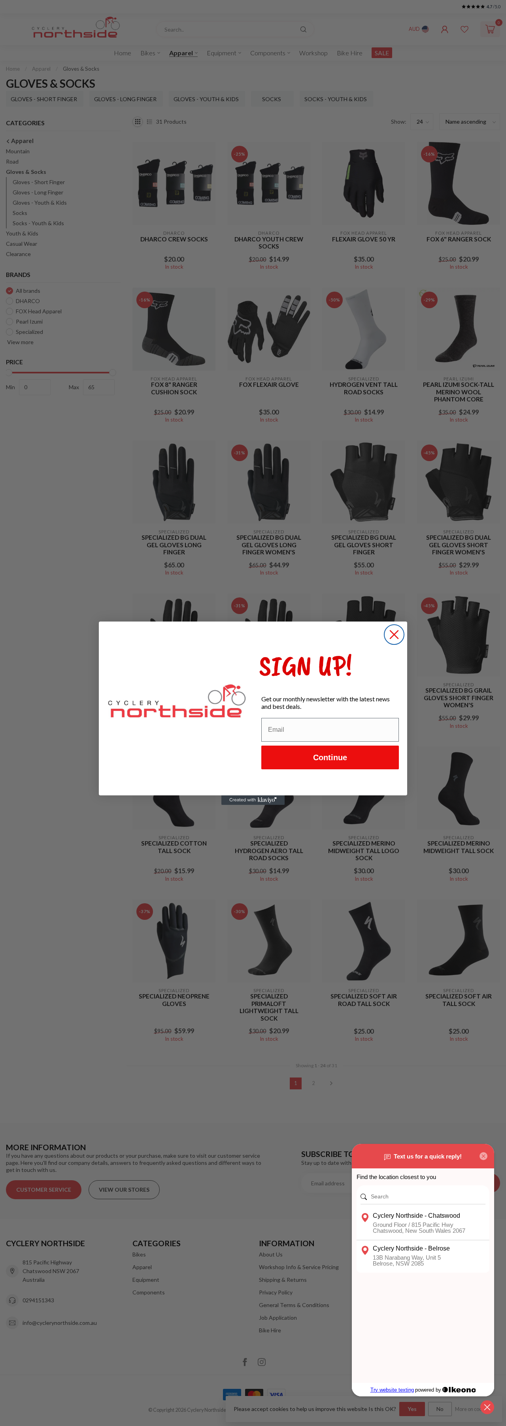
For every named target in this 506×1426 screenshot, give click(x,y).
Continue (330, 757)
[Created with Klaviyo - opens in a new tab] (253, 800)
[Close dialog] (394, 634)
